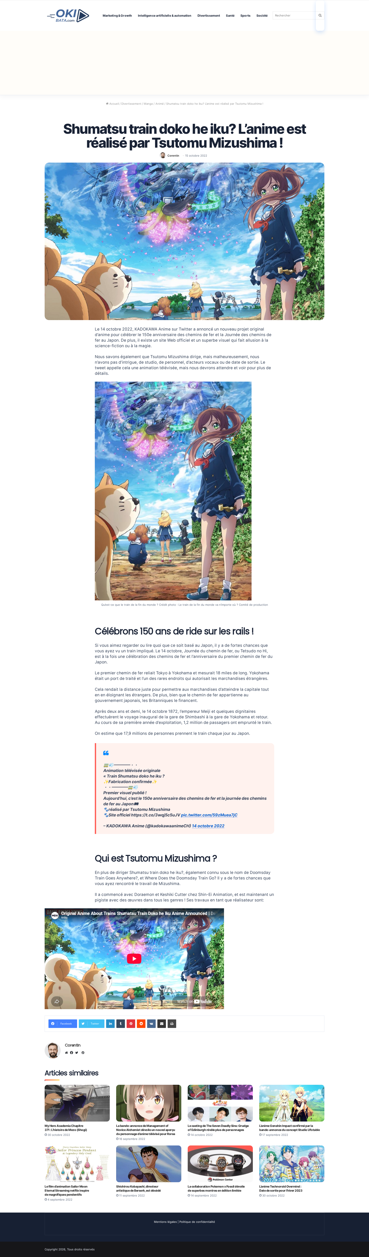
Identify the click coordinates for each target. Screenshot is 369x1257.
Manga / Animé (154, 103)
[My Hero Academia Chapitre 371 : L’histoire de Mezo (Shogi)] (77, 1103)
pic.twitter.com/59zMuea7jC (209, 815)
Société (262, 15)
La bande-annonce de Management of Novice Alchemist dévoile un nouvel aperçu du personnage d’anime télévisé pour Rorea (145, 1130)
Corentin (173, 155)
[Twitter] (77, 1052)
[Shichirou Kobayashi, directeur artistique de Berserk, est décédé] (148, 1163)
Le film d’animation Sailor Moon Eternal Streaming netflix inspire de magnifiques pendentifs (67, 1190)
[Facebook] (72, 1052)
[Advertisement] (184, 63)
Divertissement (209, 15)
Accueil (113, 103)
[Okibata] (68, 15)
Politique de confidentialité (197, 1221)
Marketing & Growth (117, 15)
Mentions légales (165, 1221)
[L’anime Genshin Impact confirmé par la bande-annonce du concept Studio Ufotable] (291, 1103)
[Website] (67, 1052)
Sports (245, 15)
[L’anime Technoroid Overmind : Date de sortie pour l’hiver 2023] (291, 1163)
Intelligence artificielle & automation (164, 15)
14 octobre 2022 (208, 825)
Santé (230, 15)
